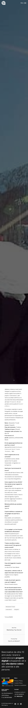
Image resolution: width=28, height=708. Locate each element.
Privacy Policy (18, 681)
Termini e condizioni (20, 685)
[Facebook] (15, 704)
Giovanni (20, 404)
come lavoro (9, 609)
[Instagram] (18, 704)
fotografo (16, 609)
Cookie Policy (18, 683)
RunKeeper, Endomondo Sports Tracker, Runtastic (13, 449)
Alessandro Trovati (10, 606)
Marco (7, 406)
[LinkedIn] (21, 704)
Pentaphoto (13, 402)
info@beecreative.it (19, 692)
